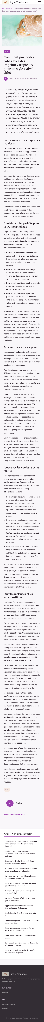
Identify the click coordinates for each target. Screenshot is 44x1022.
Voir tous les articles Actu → (15, 814)
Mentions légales (8, 1004)
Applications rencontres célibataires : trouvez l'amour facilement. (19, 906)
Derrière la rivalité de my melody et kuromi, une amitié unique (19, 862)
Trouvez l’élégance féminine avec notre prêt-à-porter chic (20, 899)
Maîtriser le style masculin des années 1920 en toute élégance (20, 951)
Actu (10, 8)
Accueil (5, 8)
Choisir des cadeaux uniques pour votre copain (20, 936)
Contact (5, 1008)
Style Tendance (19, 2)
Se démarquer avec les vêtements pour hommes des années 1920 (20, 877)
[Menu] (39, 2)
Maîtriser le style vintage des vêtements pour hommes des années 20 (21, 884)
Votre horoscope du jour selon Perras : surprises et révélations (20, 929)
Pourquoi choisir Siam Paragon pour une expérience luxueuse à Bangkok (21, 869)
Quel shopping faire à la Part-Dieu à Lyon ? (21, 914)
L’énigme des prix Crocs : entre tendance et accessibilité (21, 892)
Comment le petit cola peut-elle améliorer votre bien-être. (21, 921)
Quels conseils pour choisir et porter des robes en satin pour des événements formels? (21, 843)
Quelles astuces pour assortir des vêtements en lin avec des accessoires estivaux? (20, 853)
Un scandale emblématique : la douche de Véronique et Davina (21, 944)
